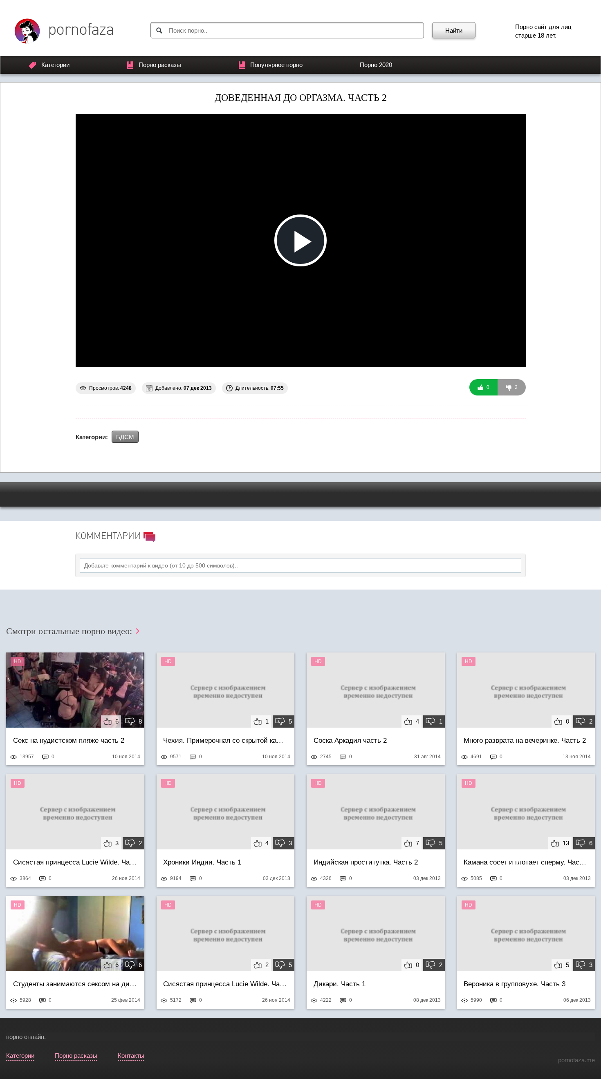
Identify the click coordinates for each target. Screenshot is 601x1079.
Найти (453, 30)
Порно (524, 26)
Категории (55, 64)
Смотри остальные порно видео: (70, 631)
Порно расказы (160, 64)
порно (14, 1036)
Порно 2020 (376, 64)
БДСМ (125, 436)
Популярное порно (276, 64)
